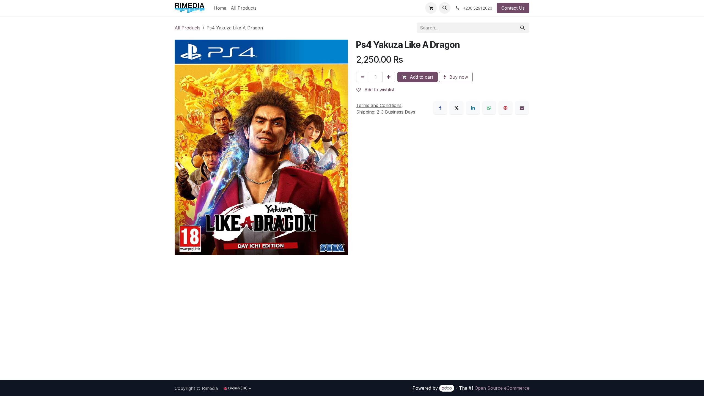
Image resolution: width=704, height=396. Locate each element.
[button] (444, 8)
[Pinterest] (505, 107)
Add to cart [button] (420, 77)
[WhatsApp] (489, 107)
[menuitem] (220, 7)
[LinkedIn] (473, 107)
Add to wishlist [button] (378, 89)
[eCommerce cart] (431, 8)
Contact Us (513, 8)
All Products (187, 28)
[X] (456, 107)
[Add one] (388, 77)
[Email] (522, 107)
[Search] (522, 28)
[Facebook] (440, 107)
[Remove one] (362, 77)
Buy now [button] (458, 77)
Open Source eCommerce (502, 388)
